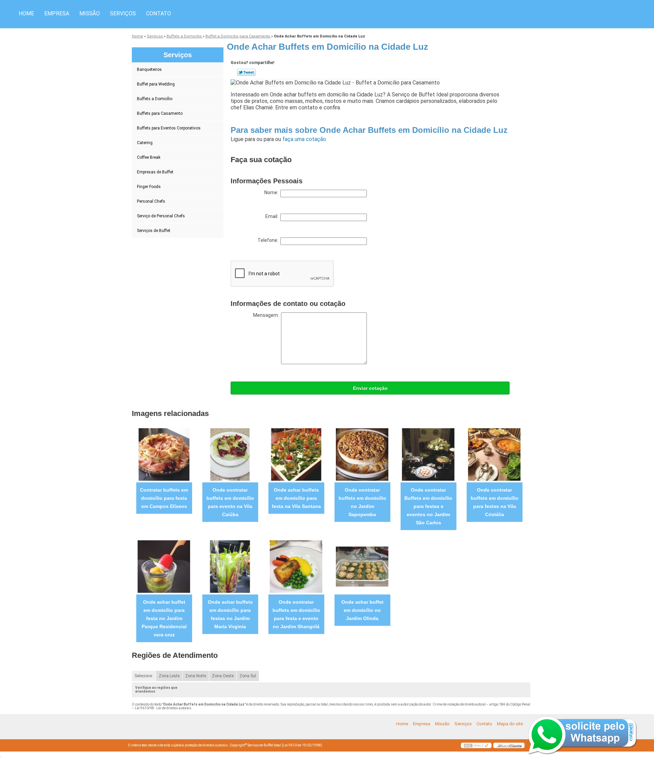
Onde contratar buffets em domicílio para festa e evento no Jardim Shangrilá (296, 614)
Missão (89, 13)
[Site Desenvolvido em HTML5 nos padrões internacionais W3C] (476, 745)
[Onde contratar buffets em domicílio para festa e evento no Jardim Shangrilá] (296, 566)
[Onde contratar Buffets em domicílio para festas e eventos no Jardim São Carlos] (428, 454)
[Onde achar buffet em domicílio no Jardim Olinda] (362, 566)
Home (26, 13)
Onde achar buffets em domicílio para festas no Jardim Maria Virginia (230, 614)
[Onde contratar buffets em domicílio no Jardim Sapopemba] (362, 454)
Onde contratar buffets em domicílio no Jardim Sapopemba (362, 502)
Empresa (56, 13)
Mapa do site (510, 723)
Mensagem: (267, 315)
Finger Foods (149, 186)
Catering (145, 142)
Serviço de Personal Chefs (161, 216)
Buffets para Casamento (160, 113)
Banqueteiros (149, 69)
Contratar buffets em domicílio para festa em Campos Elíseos (164, 498)
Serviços (123, 13)
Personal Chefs (151, 201)
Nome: (272, 192)
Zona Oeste (223, 676)
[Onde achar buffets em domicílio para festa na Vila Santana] (296, 454)
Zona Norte (195, 676)
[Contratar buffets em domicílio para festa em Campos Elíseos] (164, 454)
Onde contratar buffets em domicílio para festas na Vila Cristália (494, 502)
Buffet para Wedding (156, 84)
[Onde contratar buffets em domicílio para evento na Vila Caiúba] (230, 454)
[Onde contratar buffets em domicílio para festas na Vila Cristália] (494, 454)
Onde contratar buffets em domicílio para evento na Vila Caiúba (230, 502)
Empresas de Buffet (155, 172)
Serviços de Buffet (153, 230)
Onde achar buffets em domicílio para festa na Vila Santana (296, 498)
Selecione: (144, 676)
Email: (272, 216)
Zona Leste (169, 676)
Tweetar (246, 72)
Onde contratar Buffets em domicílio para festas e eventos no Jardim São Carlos (428, 506)
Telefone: (269, 240)
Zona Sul (247, 676)
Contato (158, 13)
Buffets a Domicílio (154, 98)
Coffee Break (148, 157)
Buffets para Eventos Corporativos (169, 128)
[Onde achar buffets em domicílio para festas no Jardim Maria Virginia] (230, 566)
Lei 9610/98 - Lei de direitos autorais (163, 708)
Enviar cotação (370, 388)
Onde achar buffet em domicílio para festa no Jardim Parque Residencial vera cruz (164, 618)
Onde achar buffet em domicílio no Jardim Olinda (362, 610)
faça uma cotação (304, 139)
